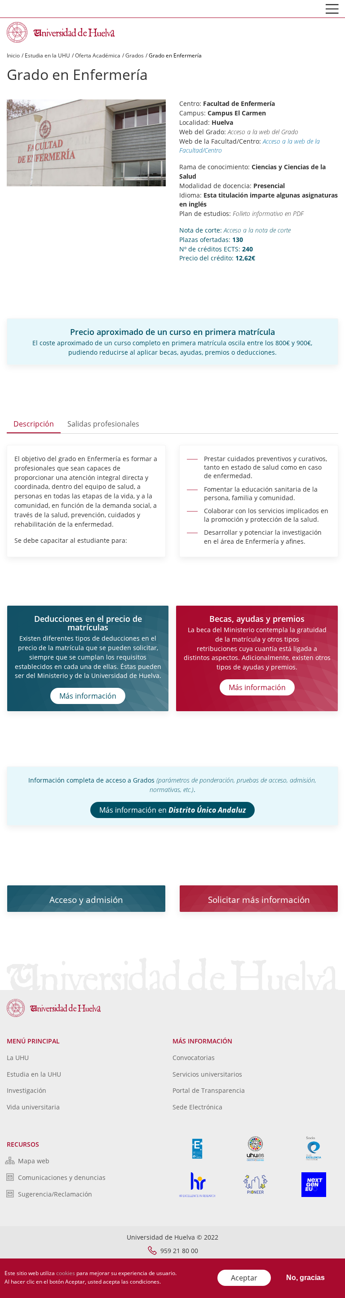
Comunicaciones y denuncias (62, 1177)
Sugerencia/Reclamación (55, 1194)
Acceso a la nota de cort (256, 230)
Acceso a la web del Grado (263, 132)
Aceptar (244, 1278)
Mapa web (33, 1161)
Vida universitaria (33, 1107)
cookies (65, 1273)
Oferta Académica (97, 55)
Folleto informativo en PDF (268, 213)
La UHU (18, 1057)
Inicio (13, 55)
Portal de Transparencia (208, 1090)
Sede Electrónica (197, 1107)
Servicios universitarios (207, 1074)
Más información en (172, 810)
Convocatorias (193, 1057)
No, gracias (305, 1277)
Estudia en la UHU (47, 55)
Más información (87, 696)
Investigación (26, 1090)
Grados (134, 55)
